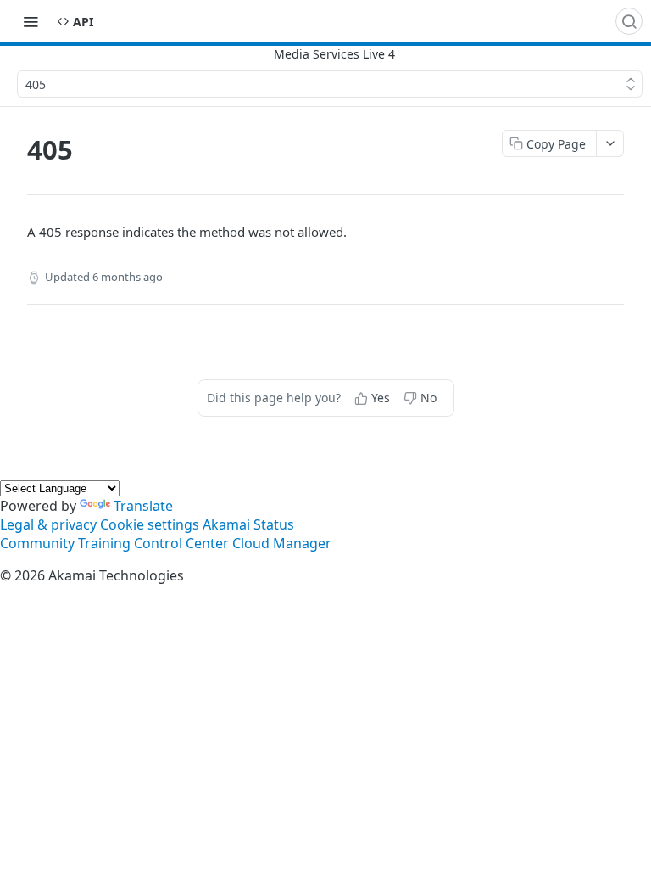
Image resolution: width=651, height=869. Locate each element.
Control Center (181, 543)
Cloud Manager (281, 543)
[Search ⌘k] (629, 21)
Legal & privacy (48, 524)
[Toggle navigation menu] (30, 21)
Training (104, 543)
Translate (143, 505)
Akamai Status (248, 524)
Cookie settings (149, 524)
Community (37, 543)
